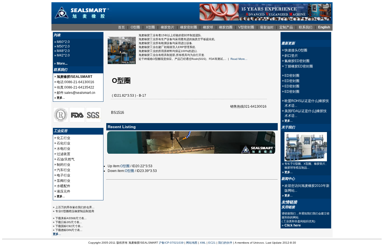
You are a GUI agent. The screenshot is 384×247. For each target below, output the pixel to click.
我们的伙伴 (225, 242)
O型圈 (125, 166)
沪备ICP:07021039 (171, 242)
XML (203, 242)
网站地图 (191, 242)
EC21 (212, 242)
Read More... (239, 58)
